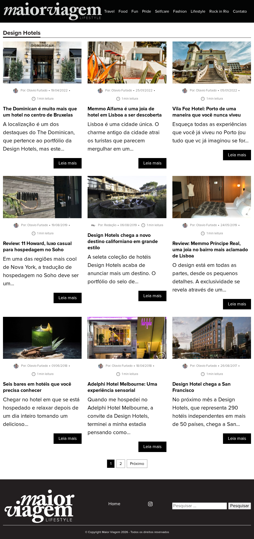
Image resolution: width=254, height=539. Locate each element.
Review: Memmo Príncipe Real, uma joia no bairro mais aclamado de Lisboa (210, 250)
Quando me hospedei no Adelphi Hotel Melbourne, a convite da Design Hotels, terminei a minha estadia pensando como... (120, 416)
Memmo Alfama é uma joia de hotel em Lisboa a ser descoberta (125, 112)
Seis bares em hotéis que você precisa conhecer (37, 387)
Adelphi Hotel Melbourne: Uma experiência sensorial (122, 387)
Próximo (137, 463)
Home (114, 504)
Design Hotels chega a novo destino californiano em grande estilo (123, 241)
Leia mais (68, 163)
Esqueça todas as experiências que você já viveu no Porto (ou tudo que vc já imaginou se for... (210, 132)
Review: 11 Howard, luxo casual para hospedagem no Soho (37, 247)
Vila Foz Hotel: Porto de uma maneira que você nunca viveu (206, 112)
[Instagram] (148, 504)
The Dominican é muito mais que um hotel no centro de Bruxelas (40, 112)
